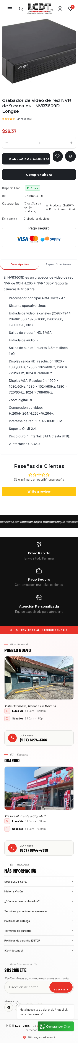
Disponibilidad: (11, 188)
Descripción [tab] (20, 264)
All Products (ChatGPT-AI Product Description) (60, 207)
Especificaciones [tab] (58, 264)
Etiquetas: (10, 219)
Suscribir (61, 989)
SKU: (5, 196)
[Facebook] (8, 1007)
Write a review (39, 491)
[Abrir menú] (9, 8)
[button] (8, 118)
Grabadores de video (37, 218)
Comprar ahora (39, 175)
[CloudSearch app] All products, (32, 207)
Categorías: (11, 203)
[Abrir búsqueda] (21, 8)
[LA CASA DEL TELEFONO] (41, 8)
